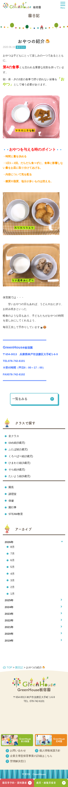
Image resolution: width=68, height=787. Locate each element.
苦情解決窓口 (18, 761)
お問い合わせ (18, 750)
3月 (12, 580)
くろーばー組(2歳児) (20, 456)
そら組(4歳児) (16, 469)
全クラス (13, 436)
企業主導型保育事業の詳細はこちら (31, 755)
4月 (12, 573)
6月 (12, 560)
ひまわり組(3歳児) (19, 462)
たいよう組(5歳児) (19, 476)
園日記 (19, 667)
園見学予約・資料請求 (14, 782)
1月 (12, 593)
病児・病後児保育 (46, 782)
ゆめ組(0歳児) (16, 442)
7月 (12, 553)
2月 (12, 586)
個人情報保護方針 (49, 750)
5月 (12, 566)
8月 (12, 546)
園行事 (12, 507)
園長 (11, 487)
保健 (11, 500)
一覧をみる (19, 398)
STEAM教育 (15, 513)
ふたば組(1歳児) (18, 449)
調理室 (12, 494)
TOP (9, 667)
